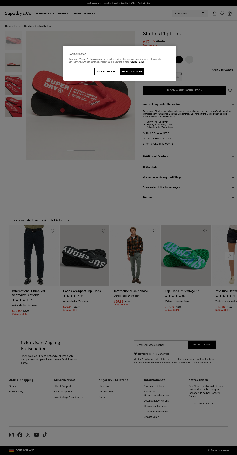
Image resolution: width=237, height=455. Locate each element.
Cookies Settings (106, 71)
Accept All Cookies (132, 71)
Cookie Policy (137, 62)
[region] (119, 63)
